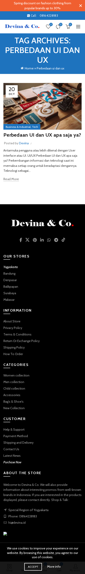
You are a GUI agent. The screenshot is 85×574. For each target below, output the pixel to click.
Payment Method (15, 436)
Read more (11, 179)
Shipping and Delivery (18, 443)
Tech (35, 127)
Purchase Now (12, 462)
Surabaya (9, 293)
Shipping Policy (14, 347)
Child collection (14, 388)
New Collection (14, 408)
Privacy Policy (12, 328)
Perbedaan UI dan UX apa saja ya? (42, 135)
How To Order (13, 354)
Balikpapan (10, 287)
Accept (33, 566)
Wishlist (51, 24)
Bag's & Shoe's (13, 402)
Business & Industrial (18, 127)
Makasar (9, 300)
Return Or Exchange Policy (21, 341)
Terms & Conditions (17, 334)
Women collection (16, 375)
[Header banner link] (38, 5)
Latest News (12, 456)
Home (29, 68)
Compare (60, 24)
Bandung (9, 273)
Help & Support (13, 429)
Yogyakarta (10, 267)
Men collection (13, 382)
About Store (11, 321)
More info (54, 567)
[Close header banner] (80, 5)
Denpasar (10, 280)
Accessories (11, 395)
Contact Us (11, 449)
